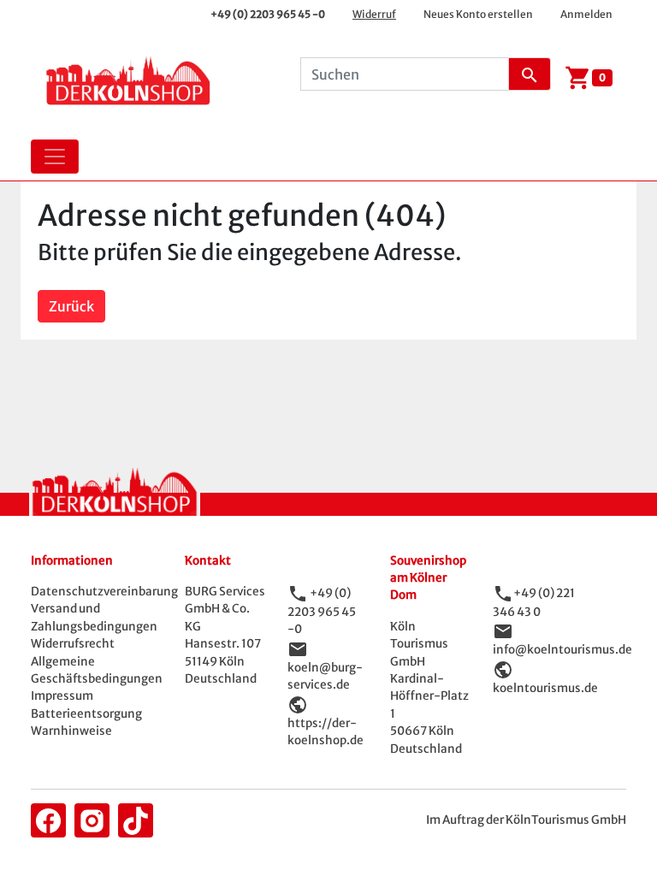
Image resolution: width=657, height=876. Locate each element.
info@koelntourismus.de (562, 649)
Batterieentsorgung (86, 714)
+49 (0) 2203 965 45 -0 (267, 14)
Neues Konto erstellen (478, 14)
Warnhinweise (71, 731)
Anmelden (586, 14)
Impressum (62, 696)
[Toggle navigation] (55, 156)
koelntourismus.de (545, 688)
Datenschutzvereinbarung (104, 591)
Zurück (71, 306)
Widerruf (374, 14)
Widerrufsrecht (73, 643)
